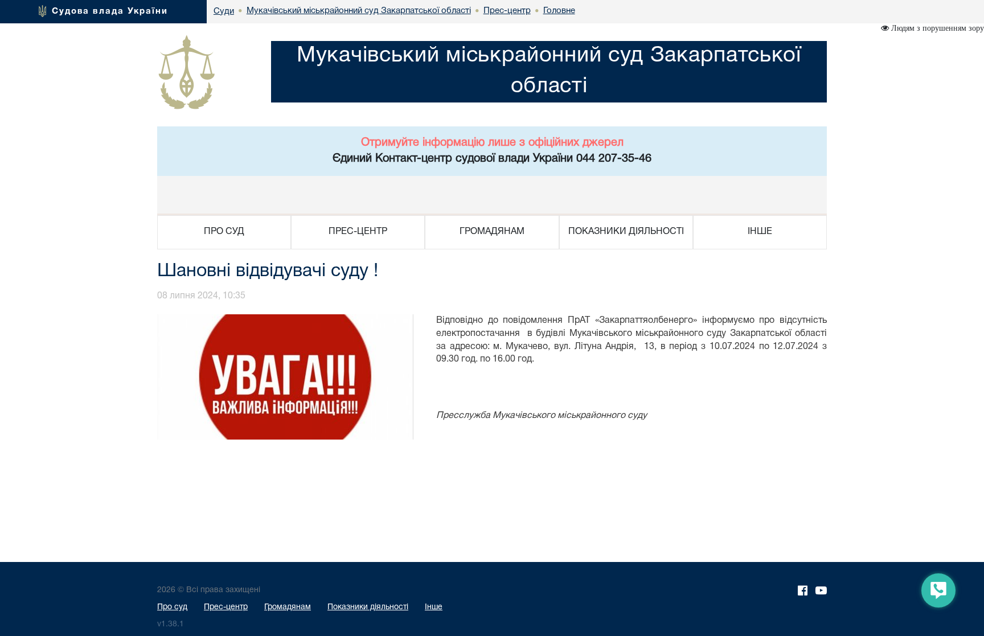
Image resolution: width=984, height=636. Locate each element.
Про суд (172, 607)
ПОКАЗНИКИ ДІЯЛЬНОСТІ (626, 232)
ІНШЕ (760, 232)
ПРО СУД (224, 232)
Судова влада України (110, 11)
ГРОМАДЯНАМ (492, 232)
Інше (433, 607)
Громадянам (287, 607)
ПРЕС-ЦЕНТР (358, 232)
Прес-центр (226, 607)
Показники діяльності (367, 607)
